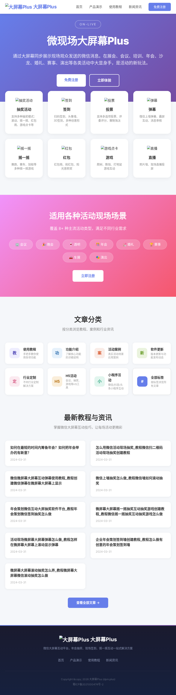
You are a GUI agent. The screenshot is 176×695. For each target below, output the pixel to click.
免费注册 (160, 7)
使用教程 (115, 7)
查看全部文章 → (88, 603)
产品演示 (95, 7)
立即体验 (104, 80)
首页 (79, 7)
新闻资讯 (135, 7)
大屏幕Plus (44, 6)
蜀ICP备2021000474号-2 (88, 684)
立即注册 (88, 276)
